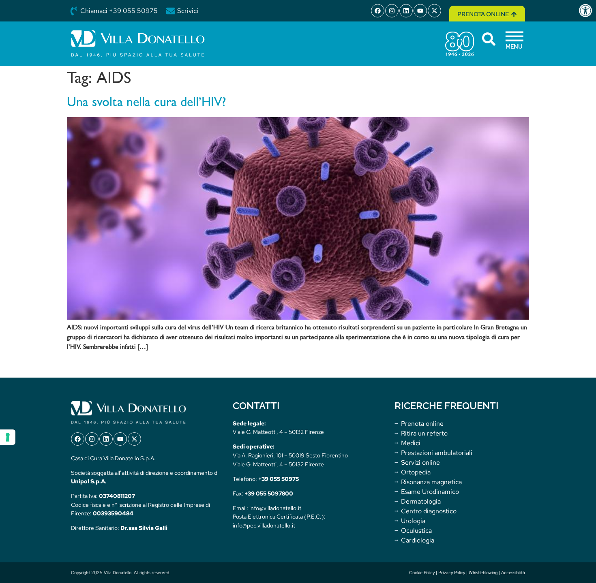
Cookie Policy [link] (422, 572)
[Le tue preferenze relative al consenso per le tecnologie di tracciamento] (7, 437)
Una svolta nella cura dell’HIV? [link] (146, 102)
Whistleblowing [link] (483, 572)
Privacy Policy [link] (451, 572)
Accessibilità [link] (513, 572)
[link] (587, 10)
